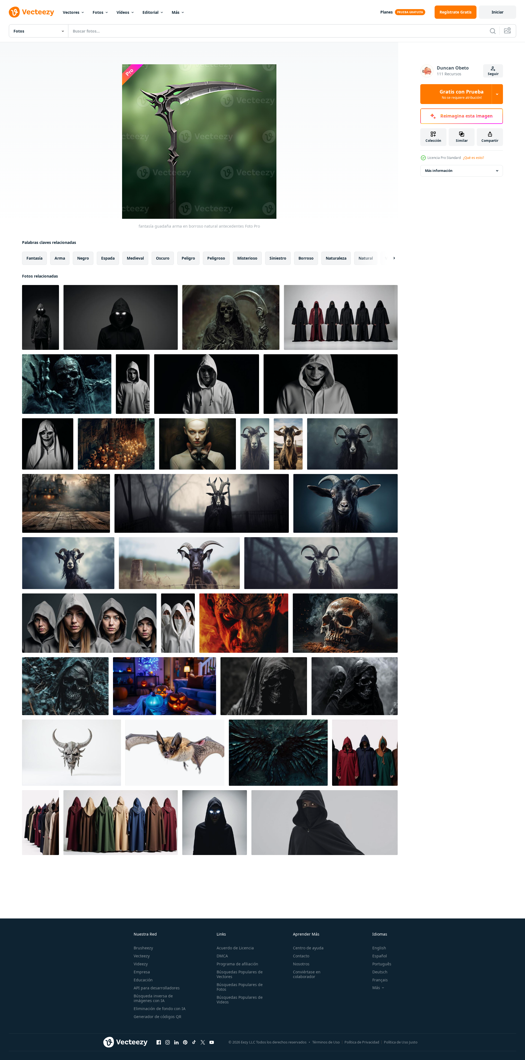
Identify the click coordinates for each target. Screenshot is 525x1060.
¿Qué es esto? (473, 157)
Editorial (150, 12)
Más (175, 12)
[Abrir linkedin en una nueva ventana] (176, 1042)
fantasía (34, 258)
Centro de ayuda (308, 947)
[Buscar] (492, 31)
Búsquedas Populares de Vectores (240, 974)
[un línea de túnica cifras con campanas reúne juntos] (365, 753)
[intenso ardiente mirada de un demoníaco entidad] (243, 623)
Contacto (301, 955)
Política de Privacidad (361, 1042)
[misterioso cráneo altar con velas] (116, 444)
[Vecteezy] (31, 12)
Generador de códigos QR (157, 1016)
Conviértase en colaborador (307, 974)
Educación (143, 979)
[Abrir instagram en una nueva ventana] (167, 1042)
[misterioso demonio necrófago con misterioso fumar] (66, 384)
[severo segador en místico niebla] (230, 317)
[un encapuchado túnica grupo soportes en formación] (341, 317)
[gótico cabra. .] (254, 444)
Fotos (98, 12)
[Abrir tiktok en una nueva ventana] (194, 1042)
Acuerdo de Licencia (235, 947)
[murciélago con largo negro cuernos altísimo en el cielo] (174, 753)
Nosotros (301, 963)
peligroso (216, 258)
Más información (439, 170)
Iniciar (498, 12)
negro (83, 258)
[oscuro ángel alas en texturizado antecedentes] (278, 753)
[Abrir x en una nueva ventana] (203, 1042)
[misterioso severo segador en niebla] (354, 686)
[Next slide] (389, 258)
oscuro (162, 258)
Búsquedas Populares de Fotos (240, 987)
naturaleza (336, 258)
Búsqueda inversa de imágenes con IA (153, 998)
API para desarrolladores (157, 987)
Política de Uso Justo (401, 1042)
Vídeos (123, 12)
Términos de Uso (326, 1042)
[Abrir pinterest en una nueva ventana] (185, 1042)
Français (380, 979)
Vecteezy (142, 955)
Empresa (142, 971)
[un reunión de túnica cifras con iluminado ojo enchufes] (89, 623)
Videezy (141, 963)
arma (60, 258)
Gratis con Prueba (462, 94)
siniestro (278, 258)
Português (381, 963)
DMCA (222, 955)
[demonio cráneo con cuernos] (71, 753)
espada (108, 258)
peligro (188, 258)
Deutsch (379, 971)
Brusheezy (143, 947)
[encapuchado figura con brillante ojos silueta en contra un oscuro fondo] (214, 822)
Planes (386, 12)
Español (379, 955)
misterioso (247, 258)
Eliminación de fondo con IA (159, 1008)
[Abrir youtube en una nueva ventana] (211, 1042)
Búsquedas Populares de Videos (240, 1000)
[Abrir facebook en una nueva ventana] (159, 1042)
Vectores (71, 12)
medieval (135, 258)
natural (366, 258)
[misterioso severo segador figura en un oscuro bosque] (65, 686)
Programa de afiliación (237, 963)
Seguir (493, 73)
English (379, 947)
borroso (306, 258)
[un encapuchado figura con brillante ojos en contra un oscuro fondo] (40, 317)
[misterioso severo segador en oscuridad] (263, 686)
